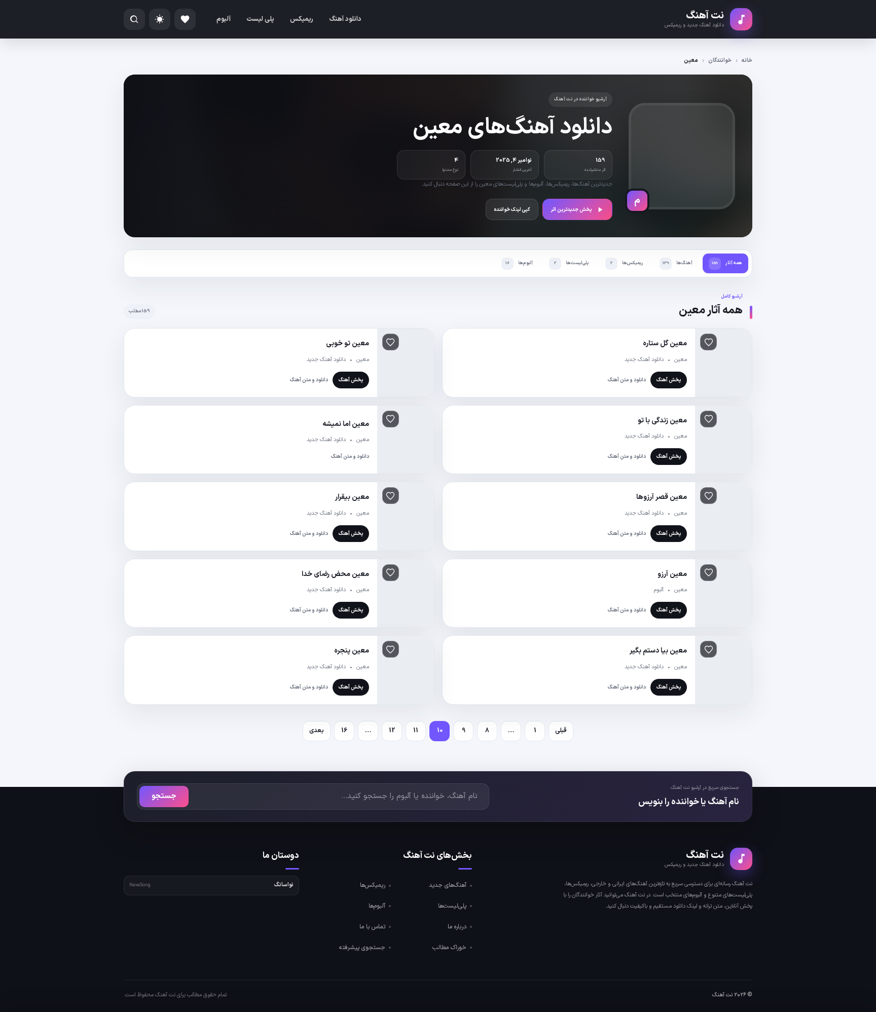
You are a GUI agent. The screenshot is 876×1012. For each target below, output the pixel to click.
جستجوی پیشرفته (362, 947)
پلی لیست (260, 19)
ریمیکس (301, 19)
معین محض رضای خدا (335, 574)
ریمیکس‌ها (372, 885)
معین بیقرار (352, 497)
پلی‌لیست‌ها (452, 906)
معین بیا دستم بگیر (658, 650)
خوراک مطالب (449, 947)
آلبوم (223, 19)
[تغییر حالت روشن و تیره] (159, 19)
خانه (747, 60)
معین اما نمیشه (345, 424)
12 (392, 730)
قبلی (561, 730)
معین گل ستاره (665, 343)
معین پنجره (351, 650)
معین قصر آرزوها (661, 497)
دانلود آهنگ (345, 19)
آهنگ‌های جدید (447, 885)
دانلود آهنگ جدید (644, 359)
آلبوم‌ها (377, 906)
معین (680, 359)
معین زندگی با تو (662, 420)
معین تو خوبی (347, 343)
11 (415, 730)
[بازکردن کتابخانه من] (185, 19)
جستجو (164, 796)
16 (344, 730)
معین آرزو (672, 574)
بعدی (316, 730)
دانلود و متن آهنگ (627, 380)
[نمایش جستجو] (134, 19)
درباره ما (457, 926)
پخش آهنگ (668, 380)
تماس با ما (372, 926)
